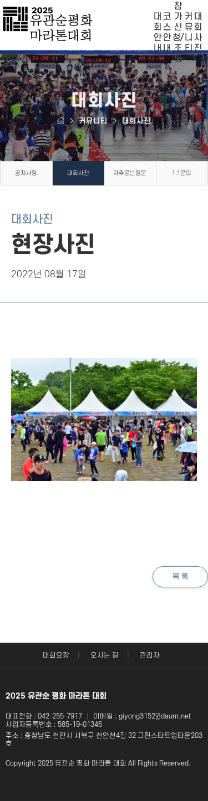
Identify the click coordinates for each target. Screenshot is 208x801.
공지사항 (26, 173)
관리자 (150, 655)
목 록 (180, 576)
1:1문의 (181, 173)
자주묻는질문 (129, 173)
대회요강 (56, 655)
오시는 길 (104, 655)
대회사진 (78, 173)
